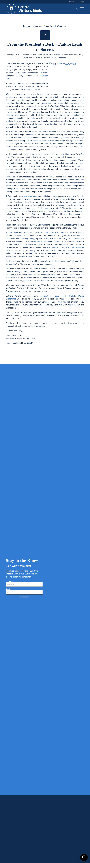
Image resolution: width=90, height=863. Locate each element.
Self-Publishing (38, 58)
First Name (9, 581)
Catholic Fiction (37, 55)
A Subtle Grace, (35, 241)
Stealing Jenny (27, 238)
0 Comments (25, 55)
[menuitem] (77, 9)
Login (82, 2)
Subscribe (24, 597)
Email (8, 589)
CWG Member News (70, 55)
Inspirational (28, 58)
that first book (31, 196)
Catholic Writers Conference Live (53, 55)
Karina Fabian (61, 58)
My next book (12, 232)
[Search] (77, 9)
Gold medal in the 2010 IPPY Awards (55, 232)
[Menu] (81, 9)
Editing (80, 55)
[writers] (24, 9)
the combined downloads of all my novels (65, 247)
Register (71, 2)
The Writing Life (48, 58)
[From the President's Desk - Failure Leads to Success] (45, 35)
